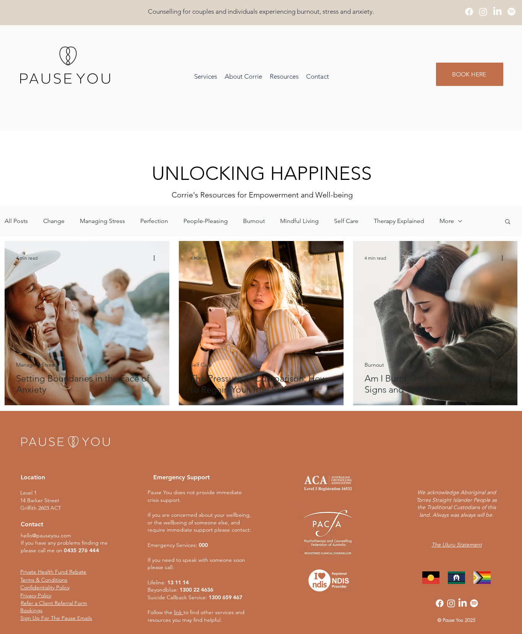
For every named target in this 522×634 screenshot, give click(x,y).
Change (54, 221)
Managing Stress (102, 221)
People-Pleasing (205, 221)
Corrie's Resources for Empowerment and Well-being (262, 194)
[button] (284, 76)
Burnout (254, 221)
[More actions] (156, 257)
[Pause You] (511, 11)
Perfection (154, 221)
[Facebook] (439, 603)
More (446, 221)
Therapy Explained (399, 221)
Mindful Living (299, 221)
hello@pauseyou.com (46, 535)
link (178, 612)
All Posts (16, 221)
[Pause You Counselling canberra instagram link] (483, 11)
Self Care (346, 221)
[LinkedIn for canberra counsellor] (497, 11)
